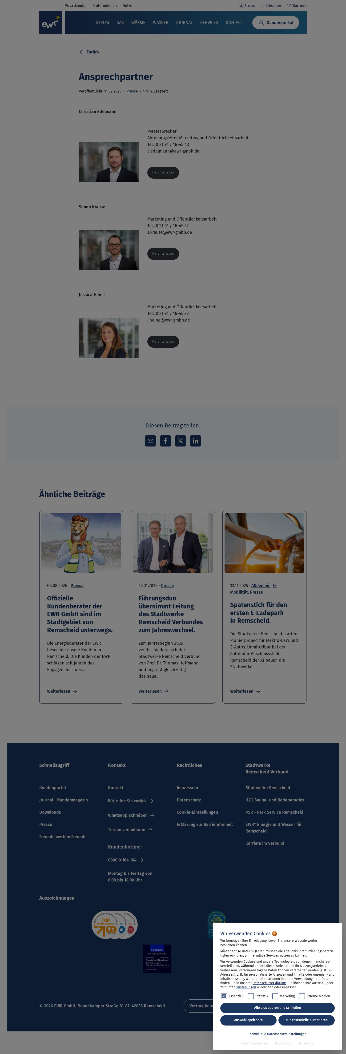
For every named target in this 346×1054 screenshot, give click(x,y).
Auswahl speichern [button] (248, 1020)
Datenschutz (283, 1043)
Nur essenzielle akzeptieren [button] (307, 1020)
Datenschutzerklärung (269, 983)
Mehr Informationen (254, 1043)
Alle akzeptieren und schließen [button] (277, 1008)
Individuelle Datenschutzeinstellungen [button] (277, 1034)
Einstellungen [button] (246, 987)
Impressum (306, 1043)
